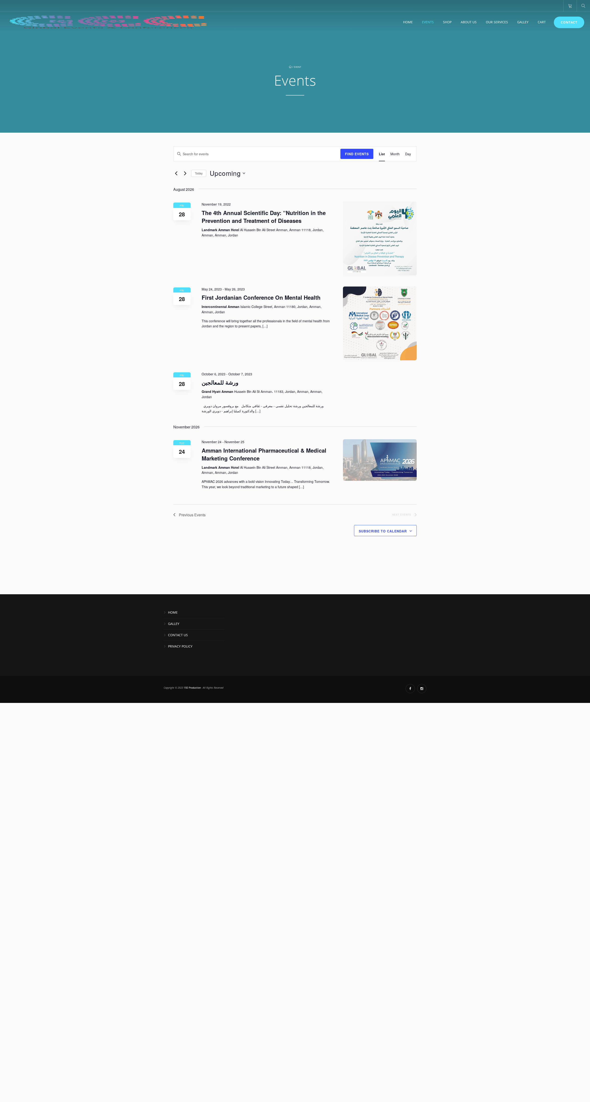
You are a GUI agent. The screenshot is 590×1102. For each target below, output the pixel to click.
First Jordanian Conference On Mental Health (261, 297)
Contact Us (178, 635)
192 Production (192, 687)
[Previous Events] (176, 173)
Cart (542, 22)
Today (199, 173)
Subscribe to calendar (383, 531)
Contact (569, 22)
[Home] (108, 22)
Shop (447, 22)
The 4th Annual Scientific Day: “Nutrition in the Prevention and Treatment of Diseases (264, 216)
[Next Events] (185, 173)
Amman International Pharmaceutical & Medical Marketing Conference (264, 454)
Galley (522, 22)
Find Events (357, 154)
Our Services (497, 22)
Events (428, 22)
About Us (469, 22)
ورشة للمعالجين (220, 382)
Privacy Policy (180, 646)
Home (408, 22)
